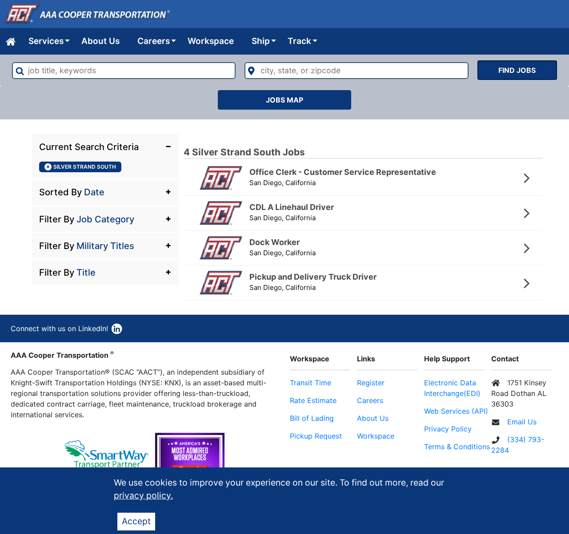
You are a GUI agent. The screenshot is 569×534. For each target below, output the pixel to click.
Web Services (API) (456, 411)
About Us (100, 41)
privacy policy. (143, 495)
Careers (370, 400)
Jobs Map (284, 99)
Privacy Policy (448, 428)
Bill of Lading (312, 418)
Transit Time (310, 382)
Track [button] (299, 41)
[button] (105, 146)
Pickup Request (316, 435)
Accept (136, 521)
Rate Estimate (313, 400)
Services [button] (46, 41)
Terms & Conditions (457, 446)
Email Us (522, 421)
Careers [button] (153, 41)
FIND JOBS (517, 70)
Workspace (211, 41)
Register (371, 382)
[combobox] (124, 70)
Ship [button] (261, 41)
